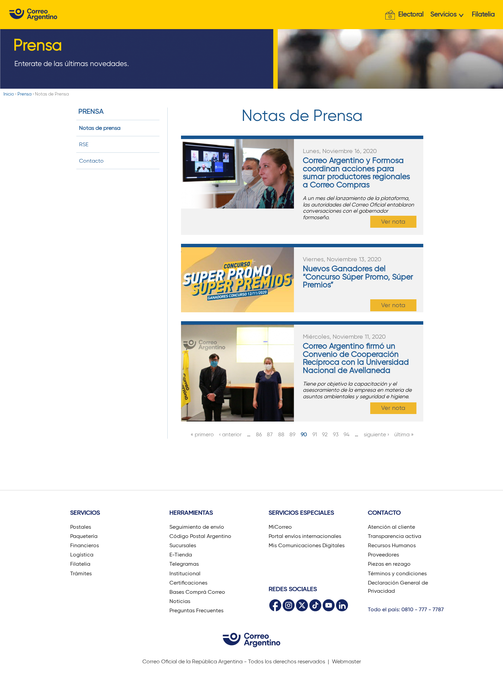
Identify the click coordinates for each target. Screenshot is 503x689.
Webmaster (346, 661)
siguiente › (376, 434)
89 (292, 434)
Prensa (24, 94)
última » (404, 434)
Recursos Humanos (392, 545)
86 (259, 434)
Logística (81, 554)
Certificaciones (188, 582)
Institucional (185, 573)
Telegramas (184, 564)
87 (270, 434)
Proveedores (383, 554)
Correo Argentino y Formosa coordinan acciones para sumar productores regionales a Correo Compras (356, 172)
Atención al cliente (391, 527)
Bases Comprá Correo (197, 592)
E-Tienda (180, 554)
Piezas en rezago (389, 564)
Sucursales (182, 545)
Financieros (84, 545)
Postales (80, 527)
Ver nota (393, 221)
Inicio (8, 94)
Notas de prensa (99, 128)
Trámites (81, 573)
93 (335, 434)
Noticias (179, 601)
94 (346, 434)
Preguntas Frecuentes (196, 610)
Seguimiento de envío (196, 527)
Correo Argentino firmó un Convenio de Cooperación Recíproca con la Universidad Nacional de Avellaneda (356, 358)
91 (314, 434)
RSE (83, 144)
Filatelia (483, 14)
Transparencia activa (394, 536)
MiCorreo (280, 527)
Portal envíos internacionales (305, 536)
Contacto (91, 161)
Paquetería (84, 536)
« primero (202, 434)
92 (324, 434)
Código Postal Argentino (200, 536)
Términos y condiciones (397, 573)
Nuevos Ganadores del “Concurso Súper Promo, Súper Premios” (358, 276)
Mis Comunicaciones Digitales (307, 545)
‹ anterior (230, 434)
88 (281, 434)
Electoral (411, 14)
